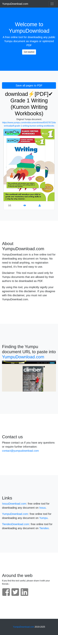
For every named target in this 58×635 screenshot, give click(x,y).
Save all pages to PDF (29, 85)
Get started (29, 52)
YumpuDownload (29, 31)
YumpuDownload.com (15, 3)
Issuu (42, 507)
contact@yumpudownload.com (20, 450)
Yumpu (8, 41)
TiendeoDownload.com (15, 524)
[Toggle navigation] (52, 3)
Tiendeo (44, 528)
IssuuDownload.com (14, 503)
